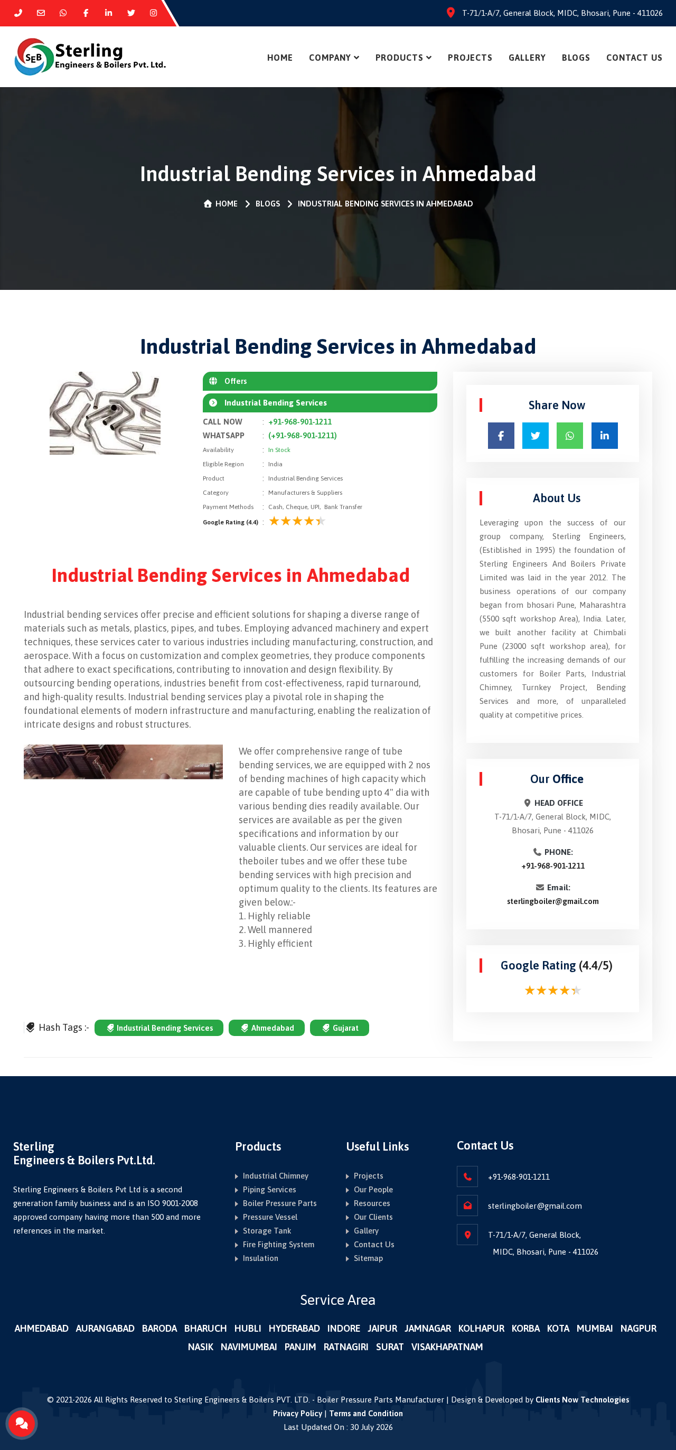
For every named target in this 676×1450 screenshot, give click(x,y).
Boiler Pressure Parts (280, 1203)
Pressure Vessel (270, 1216)
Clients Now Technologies (582, 1399)
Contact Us (634, 57)
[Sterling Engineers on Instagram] (154, 12)
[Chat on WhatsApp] (64, 12)
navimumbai (249, 1346)
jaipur (382, 1328)
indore (343, 1328)
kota (558, 1328)
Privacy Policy (297, 1413)
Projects (470, 57)
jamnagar (428, 1328)
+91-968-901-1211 (300, 421)
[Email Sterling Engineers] (41, 12)
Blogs (576, 57)
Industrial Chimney (275, 1175)
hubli (247, 1328)
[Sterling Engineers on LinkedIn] (109, 12)
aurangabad (105, 1328)
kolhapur (481, 1328)
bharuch (205, 1328)
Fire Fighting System (278, 1244)
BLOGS (268, 203)
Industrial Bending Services (164, 1027)
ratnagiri (346, 1346)
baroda (159, 1328)
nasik (200, 1346)
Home (280, 57)
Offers (232, 380)
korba (526, 1328)
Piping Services (269, 1189)
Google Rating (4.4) (230, 522)
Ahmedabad (271, 1027)
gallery (527, 57)
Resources (372, 1203)
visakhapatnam (447, 1346)
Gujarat (345, 1027)
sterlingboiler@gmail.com (553, 901)
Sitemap (368, 1258)
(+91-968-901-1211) (302, 435)
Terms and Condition (366, 1413)
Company (330, 57)
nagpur (638, 1328)
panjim (300, 1346)
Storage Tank (267, 1230)
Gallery (366, 1230)
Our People (373, 1189)
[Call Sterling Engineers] (18, 12)
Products (399, 57)
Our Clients (373, 1216)
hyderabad (294, 1328)
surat (390, 1346)
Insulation (260, 1258)
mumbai (595, 1328)
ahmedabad (42, 1328)
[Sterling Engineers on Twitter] (131, 12)
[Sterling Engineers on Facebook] (86, 12)
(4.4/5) (596, 965)
